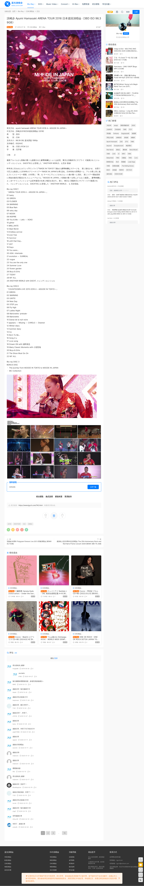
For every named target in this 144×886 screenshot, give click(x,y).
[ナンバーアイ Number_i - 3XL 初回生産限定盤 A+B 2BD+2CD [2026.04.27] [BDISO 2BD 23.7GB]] (54, 570)
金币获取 (71, 860)
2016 (9, 524)
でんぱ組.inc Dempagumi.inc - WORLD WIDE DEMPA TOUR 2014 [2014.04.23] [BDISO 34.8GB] (54, 638)
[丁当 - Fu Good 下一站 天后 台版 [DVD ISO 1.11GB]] (109, 60)
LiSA (113, 154)
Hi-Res (75, 4)
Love (136, 158)
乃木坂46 (117, 129)
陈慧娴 (123, 162)
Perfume (116, 133)
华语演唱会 (7, 857)
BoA (117, 162)
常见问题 (106, 4)
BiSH (108, 170)
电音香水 (128, 145)
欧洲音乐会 (110, 162)
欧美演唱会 (7, 860)
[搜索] (122, 11)
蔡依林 (125, 149)
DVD (40, 4)
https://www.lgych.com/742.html (31, 505)
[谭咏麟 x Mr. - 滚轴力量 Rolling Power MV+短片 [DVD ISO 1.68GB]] (109, 77)
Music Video (51, 4)
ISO (24, 524)
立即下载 (93, 487)
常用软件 (71, 863)
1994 (129, 154)
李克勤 (109, 133)
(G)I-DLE (129, 170)
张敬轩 (133, 137)
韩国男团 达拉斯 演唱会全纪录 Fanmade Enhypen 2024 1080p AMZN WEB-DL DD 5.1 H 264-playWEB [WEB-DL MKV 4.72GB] (122, 212)
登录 (56, 658)
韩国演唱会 (7, 867)
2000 (133, 125)
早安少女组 (110, 137)
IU (118, 154)
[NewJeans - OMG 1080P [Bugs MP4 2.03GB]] (109, 68)
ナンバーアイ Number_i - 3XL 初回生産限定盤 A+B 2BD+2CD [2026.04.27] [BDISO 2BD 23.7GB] (54, 592)
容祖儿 (118, 149)
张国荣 (134, 133)
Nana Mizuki (134, 149)
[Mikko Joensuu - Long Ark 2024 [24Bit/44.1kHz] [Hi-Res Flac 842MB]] (109, 113)
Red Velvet (110, 149)
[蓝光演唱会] (13, 4)
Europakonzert (118, 145)
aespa (116, 125)
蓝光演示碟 (7, 870)
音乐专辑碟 (53, 870)
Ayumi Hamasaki (112, 141)
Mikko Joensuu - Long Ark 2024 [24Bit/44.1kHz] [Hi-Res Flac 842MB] (125, 113)
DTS (126, 141)
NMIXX (121, 170)
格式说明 (71, 867)
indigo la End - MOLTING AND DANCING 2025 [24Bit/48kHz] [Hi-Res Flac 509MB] (125, 51)
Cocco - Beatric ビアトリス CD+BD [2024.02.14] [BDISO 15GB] (21, 638)
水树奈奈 (119, 137)
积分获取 (95, 4)
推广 (99, 27)
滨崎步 (30, 524)
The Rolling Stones (128, 166)
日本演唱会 (33, 27)
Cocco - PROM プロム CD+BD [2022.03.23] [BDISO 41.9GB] (86, 592)
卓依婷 (126, 137)
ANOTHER (17, 524)
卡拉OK (109, 125)
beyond (109, 145)
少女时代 (109, 129)
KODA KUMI (118, 174)
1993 (130, 158)
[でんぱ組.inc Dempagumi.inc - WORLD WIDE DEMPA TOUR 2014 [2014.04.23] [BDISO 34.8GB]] (54, 616)
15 (64, 833)
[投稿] (117, 11)
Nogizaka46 (125, 133)
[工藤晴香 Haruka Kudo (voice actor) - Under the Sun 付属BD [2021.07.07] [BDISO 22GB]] (22, 570)
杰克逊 (114, 170)
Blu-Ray (30, 4)
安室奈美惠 (115, 166)
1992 (117, 158)
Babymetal (110, 158)
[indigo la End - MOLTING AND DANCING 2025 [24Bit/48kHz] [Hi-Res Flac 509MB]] (109, 51)
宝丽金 (124, 158)
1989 (132, 141)
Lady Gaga (131, 162)
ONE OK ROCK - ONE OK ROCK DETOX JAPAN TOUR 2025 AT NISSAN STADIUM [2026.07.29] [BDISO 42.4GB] (86, 638)
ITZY (130, 129)
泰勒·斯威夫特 (124, 125)
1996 (108, 166)
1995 (124, 129)
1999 (108, 154)
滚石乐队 (109, 174)
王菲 (121, 141)
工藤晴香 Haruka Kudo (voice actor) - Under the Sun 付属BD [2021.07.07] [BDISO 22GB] (21, 592)
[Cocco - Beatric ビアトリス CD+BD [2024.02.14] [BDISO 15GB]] (22, 616)
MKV (123, 154)
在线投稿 (71, 857)
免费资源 (85, 4)
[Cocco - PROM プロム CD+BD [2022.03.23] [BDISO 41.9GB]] (86, 570)
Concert (64, 4)
